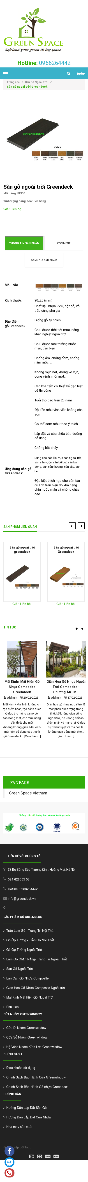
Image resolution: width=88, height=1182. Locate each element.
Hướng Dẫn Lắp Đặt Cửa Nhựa (28, 1117)
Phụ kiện (12, 1006)
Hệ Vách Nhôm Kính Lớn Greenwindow (33, 1046)
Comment (63, 243)
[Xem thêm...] (32, 736)
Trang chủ (15, 82)
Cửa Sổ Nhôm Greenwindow (26, 1037)
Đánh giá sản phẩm (44, 260)
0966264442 (44, 63)
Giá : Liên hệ (21, 604)
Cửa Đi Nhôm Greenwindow (25, 1027)
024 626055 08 (19, 879)
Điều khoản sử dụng (20, 1067)
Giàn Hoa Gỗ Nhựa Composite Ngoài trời (35, 987)
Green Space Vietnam (28, 793)
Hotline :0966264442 (23, 889)
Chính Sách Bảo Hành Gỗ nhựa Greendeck (36, 1086)
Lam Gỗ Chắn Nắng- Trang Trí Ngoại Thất (36, 959)
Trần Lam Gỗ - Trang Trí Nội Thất (29, 930)
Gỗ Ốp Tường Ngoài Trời (23, 949)
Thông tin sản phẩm (24, 243)
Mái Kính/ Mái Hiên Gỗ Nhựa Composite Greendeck (22, 687)
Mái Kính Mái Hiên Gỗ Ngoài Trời (29, 997)
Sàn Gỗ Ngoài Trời (36, 82)
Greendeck (17, 326)
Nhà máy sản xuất (18, 1126)
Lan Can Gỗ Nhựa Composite (27, 978)
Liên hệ (12, 209)
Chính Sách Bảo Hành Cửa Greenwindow (35, 1077)
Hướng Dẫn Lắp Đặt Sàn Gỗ (26, 1107)
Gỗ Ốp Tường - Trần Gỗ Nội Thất (29, 940)
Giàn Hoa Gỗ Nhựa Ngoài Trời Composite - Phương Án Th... (66, 687)
